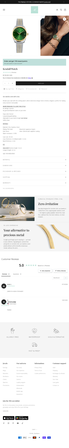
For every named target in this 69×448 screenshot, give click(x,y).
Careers (18, 379)
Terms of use (38, 370)
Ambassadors (20, 385)
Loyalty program (20, 382)
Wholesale (19, 388)
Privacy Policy (38, 367)
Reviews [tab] (4, 274)
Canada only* (47, 2)
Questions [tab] (16, 274)
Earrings (5, 367)
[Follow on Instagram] (8, 423)
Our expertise (20, 370)
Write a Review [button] (61, 271)
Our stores (19, 376)
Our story (19, 367)
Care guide (56, 382)
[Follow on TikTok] (22, 423)
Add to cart (41, 83)
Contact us (56, 385)
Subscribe (5, 411)
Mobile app (19, 391)
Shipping (55, 370)
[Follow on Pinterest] (13, 423)
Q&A (54, 367)
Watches (5, 382)
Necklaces (6, 376)
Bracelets (5, 373)
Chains (5, 379)
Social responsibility (21, 373)
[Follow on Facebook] (4, 423)
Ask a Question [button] (46, 271)
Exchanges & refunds (59, 373)
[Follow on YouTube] (18, 423)
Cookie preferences (40, 373)
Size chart (55, 379)
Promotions (6, 385)
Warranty (55, 376)
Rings (4, 370)
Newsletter (19, 394)
